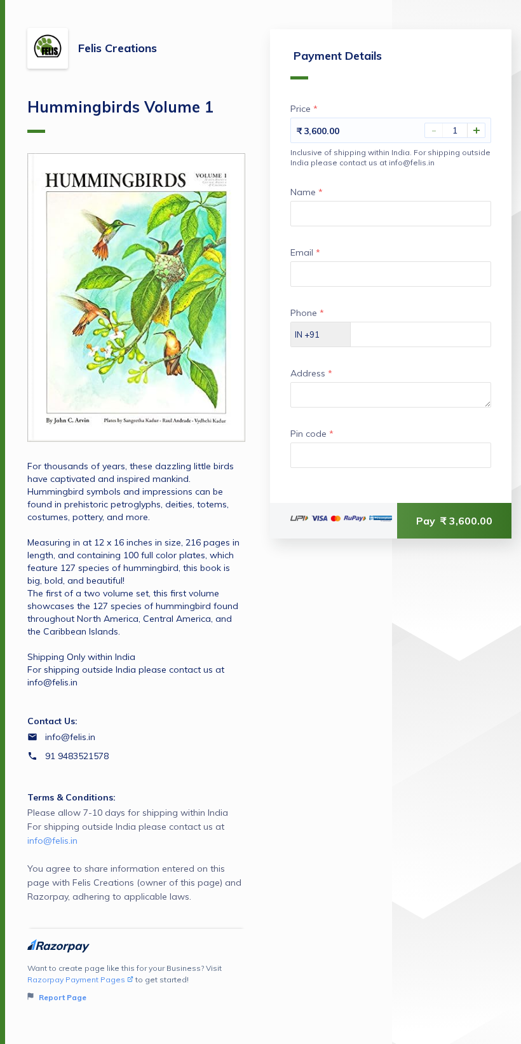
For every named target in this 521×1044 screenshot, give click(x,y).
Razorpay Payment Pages (76, 979)
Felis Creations (117, 48)
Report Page (61, 997)
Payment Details (338, 55)
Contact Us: (52, 721)
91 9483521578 (77, 756)
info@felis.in (70, 737)
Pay (454, 520)
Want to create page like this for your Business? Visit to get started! (124, 982)
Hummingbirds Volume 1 (120, 106)
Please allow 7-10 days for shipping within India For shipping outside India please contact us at (134, 854)
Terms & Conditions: (71, 797)
